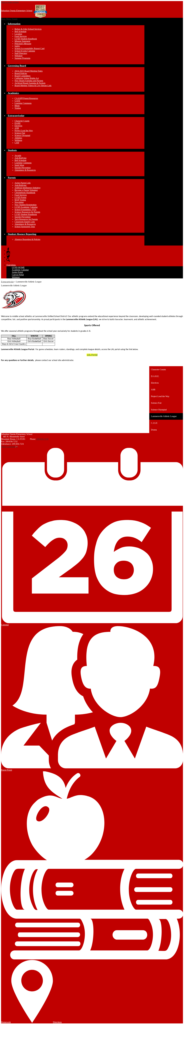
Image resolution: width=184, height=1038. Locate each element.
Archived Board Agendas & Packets (30, 83)
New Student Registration (26, 205)
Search (8, 260)
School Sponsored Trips (25, 226)
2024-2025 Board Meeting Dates (29, 71)
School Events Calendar (25, 51)
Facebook (8, 249)
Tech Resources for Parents (26, 219)
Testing (18, 108)
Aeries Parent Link (23, 183)
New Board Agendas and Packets (29, 81)
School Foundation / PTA (25, 209)
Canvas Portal (18, 275)
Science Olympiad (22, 135)
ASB (17, 128)
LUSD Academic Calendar (26, 207)
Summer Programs (22, 58)
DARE (18, 123)
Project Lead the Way (24, 130)
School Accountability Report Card (29, 48)
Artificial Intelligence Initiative (27, 188)
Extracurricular (7, 282)
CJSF (17, 143)
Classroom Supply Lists (25, 222)
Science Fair (20, 133)
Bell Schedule (20, 31)
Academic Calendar (20, 270)
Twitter (8, 256)
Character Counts (22, 121)
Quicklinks (11, 265)
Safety (17, 46)
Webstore (18, 56)
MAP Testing (20, 200)
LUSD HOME (18, 267)
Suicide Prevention (23, 168)
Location (18, 34)
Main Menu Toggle (9, 19)
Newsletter (19, 202)
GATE (17, 101)
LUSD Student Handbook (26, 39)
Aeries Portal (17, 272)
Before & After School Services (28, 29)
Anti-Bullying (20, 158)
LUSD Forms (20, 197)
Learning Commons (23, 103)
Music (17, 105)
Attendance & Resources (25, 170)
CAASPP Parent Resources (26, 98)
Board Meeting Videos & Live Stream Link (33, 85)
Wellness (18, 140)
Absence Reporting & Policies (27, 239)
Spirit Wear (19, 165)
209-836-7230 (42, 439)
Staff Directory (21, 53)
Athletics (18, 138)
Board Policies (21, 73)
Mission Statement (22, 41)
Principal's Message (23, 43)
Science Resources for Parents (27, 212)
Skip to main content (10, 2)
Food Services (21, 36)
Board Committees (22, 76)
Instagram (8, 253)
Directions (57, 1022)
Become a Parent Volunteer (26, 190)
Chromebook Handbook (25, 192)
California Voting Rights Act (27, 78)
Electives (18, 126)
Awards (18, 155)
